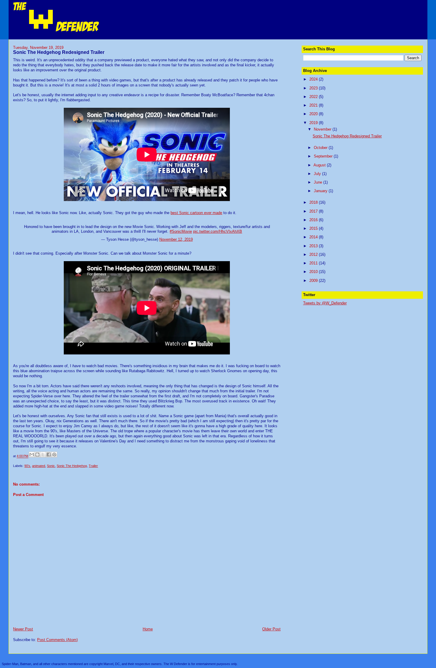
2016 (314, 220)
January (321, 191)
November (323, 129)
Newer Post (23, 629)
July (318, 173)
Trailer (93, 466)
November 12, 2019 (176, 239)
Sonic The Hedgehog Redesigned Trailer (347, 136)
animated (38, 466)
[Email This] (32, 454)
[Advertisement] (347, 347)
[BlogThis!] (37, 454)
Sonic (51, 466)
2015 (314, 228)
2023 (314, 88)
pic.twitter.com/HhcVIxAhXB (217, 231)
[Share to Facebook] (49, 454)
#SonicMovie (181, 231)
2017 (314, 211)
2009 (314, 280)
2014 (314, 237)
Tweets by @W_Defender (325, 303)
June (318, 182)
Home (148, 629)
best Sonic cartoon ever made (196, 213)
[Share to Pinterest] (54, 454)
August (320, 165)
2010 (314, 271)
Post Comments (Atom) (57, 640)
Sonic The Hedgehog (72, 466)
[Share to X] (43, 454)
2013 (314, 246)
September (324, 156)
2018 (314, 202)
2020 (314, 114)
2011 (314, 263)
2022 (314, 96)
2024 (314, 79)
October (321, 147)
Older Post (271, 629)
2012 (314, 254)
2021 (314, 105)
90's (27, 466)
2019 (314, 123)
